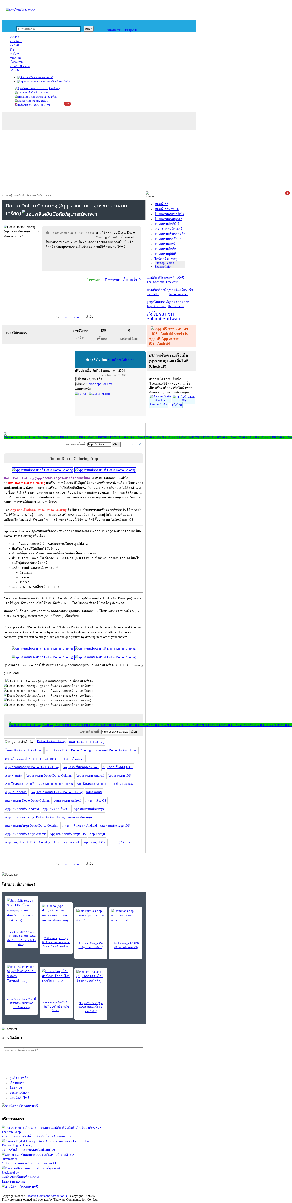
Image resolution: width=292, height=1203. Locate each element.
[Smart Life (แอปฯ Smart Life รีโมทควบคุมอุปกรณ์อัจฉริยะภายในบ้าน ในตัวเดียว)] (21, 910)
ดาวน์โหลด (16, 41)
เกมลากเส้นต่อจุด (80, 817)
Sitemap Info (163, 266)
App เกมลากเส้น (16, 792)
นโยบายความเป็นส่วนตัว (53, 1191)
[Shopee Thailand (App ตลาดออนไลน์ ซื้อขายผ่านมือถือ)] (90, 976)
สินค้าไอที (15, 58)
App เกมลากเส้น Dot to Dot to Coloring (57, 792)
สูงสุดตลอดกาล (178, 304)
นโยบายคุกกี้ (82, 1191)
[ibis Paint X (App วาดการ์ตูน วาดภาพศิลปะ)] (90, 916)
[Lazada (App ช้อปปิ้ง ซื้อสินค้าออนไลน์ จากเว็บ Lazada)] (56, 976)
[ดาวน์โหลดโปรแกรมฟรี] (20, 9)
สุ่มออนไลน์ (41, 100)
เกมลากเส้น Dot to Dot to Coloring (27, 800)
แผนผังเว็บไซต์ (19, 1098)
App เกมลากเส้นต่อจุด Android (25, 834)
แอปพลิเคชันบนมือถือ (57, 81)
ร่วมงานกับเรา (19, 1093)
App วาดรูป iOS (94, 842)
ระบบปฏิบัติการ (119, 842)
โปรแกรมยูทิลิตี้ (165, 254)
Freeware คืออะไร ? (122, 279)
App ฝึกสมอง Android (91, 783)
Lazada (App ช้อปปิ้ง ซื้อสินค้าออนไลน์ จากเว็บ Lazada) (56, 1006)
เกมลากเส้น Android (67, 800)
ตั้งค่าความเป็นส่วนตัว (17, 1191)
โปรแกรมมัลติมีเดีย (168, 224)
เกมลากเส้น (94, 792)
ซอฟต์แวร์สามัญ (158, 292)
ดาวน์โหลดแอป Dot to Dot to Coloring (30, 758)
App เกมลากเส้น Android (22, 809)
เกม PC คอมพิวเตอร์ (168, 229)
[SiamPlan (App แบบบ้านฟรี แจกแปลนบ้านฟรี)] (125, 916)
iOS (84, 393)
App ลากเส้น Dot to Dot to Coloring (49, 775)
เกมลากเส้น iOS (95, 800)
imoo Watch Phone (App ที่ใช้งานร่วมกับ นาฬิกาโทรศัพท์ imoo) (21, 1003)
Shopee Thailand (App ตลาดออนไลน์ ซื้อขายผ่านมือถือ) (91, 1007)
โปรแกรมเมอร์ (165, 244)
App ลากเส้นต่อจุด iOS (117, 767)
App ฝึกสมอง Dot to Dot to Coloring (49, 783)
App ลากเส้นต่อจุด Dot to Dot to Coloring (32, 767)
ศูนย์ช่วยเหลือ (19, 1078)
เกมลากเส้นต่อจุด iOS (115, 825)
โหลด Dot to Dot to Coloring (23, 750)
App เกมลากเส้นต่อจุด (89, 809)
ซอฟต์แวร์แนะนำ (181, 292)
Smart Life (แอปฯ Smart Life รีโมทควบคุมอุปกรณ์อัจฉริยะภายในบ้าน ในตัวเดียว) (21, 938)
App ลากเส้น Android (90, 775)
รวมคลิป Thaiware (20, 66)
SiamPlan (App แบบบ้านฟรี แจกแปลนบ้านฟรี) (126, 945)
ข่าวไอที (14, 45)
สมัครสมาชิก (113, 29)
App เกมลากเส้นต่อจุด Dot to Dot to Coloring (35, 817)
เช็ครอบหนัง (16, 62)
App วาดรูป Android (66, 842)
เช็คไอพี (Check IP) (38, 92)
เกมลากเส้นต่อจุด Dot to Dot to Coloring (31, 825)
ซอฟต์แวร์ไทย (156, 280)
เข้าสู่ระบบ (130, 29)
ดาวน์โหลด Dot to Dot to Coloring (68, 750)
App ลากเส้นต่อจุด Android (81, 767)
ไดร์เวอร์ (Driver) (166, 259)
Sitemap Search (164, 263)
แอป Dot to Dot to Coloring (86, 742)
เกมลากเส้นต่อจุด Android (79, 825)
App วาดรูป (97, 834)
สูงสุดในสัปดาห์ (157, 304)
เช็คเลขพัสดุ (50, 96)
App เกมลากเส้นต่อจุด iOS (68, 834)
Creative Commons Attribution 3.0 (47, 1196)
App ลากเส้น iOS (119, 775)
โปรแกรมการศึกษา (168, 239)
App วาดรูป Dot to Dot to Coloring (27, 842)
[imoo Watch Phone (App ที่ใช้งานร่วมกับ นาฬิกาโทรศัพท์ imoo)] (21, 974)
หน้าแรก (14, 37)
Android (105, 393)
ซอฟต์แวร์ (47, 77)
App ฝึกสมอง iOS (121, 783)
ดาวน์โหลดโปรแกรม (121, 359)
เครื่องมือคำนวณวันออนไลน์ (34, 105)
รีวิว (12, 49)
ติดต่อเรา (16, 1088)
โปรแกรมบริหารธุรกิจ (170, 234)
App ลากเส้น (13, 775)
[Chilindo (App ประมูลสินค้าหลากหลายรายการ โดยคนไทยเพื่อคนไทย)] (56, 913)
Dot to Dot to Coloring (51, 741)
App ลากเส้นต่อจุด (71, 758)
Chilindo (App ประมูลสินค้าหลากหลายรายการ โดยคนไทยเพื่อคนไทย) (56, 942)
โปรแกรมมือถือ (34, 195)
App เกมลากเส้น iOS (56, 809)
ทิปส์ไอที (14, 53)
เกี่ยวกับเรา (17, 1083)
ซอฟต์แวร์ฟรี (175, 280)
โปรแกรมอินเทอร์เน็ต (169, 214)
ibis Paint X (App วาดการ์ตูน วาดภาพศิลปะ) (91, 945)
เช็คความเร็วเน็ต (158, 404)
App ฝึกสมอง (14, 783)
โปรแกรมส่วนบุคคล (168, 219)
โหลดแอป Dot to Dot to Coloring (115, 750)
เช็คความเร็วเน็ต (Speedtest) (44, 88)
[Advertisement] (146, 161)
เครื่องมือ (15, 70)
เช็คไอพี (177, 405)
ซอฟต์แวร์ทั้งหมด (167, 209)
